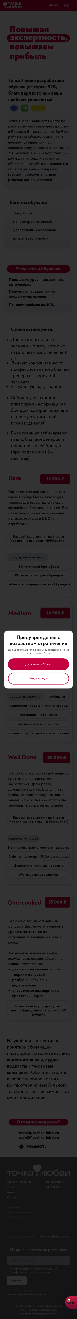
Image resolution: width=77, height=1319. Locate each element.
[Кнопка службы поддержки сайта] (71, 1302)
